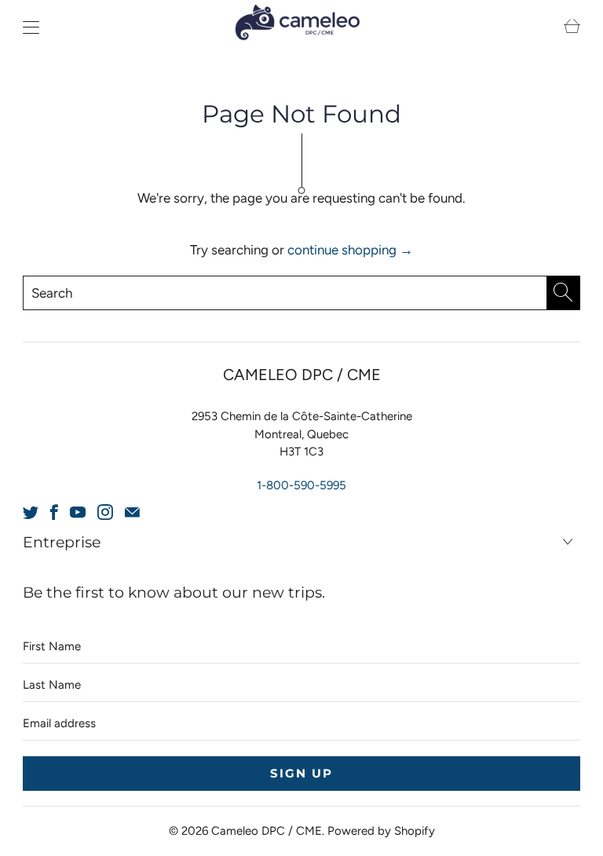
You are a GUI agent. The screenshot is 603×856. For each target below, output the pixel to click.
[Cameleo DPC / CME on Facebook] (54, 512)
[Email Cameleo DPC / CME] (132, 512)
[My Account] (27, 27)
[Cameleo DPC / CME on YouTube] (78, 512)
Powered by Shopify (381, 831)
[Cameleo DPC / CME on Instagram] (105, 512)
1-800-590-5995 (301, 485)
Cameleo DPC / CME (266, 831)
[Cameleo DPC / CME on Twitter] (30, 512)
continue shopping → (350, 250)
